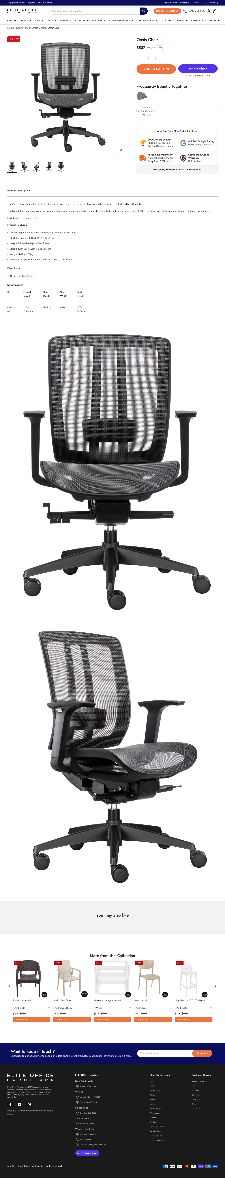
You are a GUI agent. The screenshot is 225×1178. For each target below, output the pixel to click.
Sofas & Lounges (119, 20)
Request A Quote (165, 11)
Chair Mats (146, 107)
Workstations (44, 20)
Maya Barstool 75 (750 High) (190, 1000)
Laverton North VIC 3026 (90, 1097)
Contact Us (196, 1108)
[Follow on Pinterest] (29, 1107)
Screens (153, 1118)
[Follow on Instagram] (20, 1107)
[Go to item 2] (24, 167)
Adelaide (46, 1094)
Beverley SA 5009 (87, 1123)
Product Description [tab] (18, 190)
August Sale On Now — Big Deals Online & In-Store (29, 3)
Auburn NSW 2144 (88, 1086)
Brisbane (38, 1094)
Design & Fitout (170, 3)
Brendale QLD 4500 (88, 1113)
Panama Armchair (22, 1000)
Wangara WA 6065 (88, 1134)
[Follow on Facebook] (10, 1107)
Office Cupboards (157, 1140)
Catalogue (184, 3)
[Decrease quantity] (141, 58)
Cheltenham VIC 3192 (89, 1102)
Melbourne (29, 1094)
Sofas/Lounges (156, 1108)
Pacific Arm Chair (62, 1000)
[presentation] (9, 985)
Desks (9, 20)
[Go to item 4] (49, 167)
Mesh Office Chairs (35, 28)
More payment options (198, 75)
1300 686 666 (85, 1139)
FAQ (205, 3)
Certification (197, 1095)
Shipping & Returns (200, 1081)
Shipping (214, 3)
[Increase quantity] (155, 58)
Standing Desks (156, 1131)
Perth (13, 1097)
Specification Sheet (23, 276)
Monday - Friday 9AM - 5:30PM (93, 1144)
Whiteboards (145, 20)
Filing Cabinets (156, 1136)
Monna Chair (141, 1000)
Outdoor (197, 20)
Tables (64, 20)
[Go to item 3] (37, 167)
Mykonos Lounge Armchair (107, 1000)
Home (10, 28)
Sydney (21, 1094)
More (213, 20)
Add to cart (21, 1019)
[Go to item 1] (12, 167)
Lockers (97, 20)
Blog (194, 1104)
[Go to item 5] (61, 167)
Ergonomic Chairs (157, 1127)
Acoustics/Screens (173, 20)
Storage (80, 20)
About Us (196, 3)
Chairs (23, 20)
